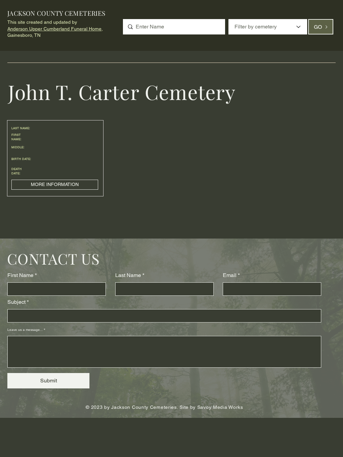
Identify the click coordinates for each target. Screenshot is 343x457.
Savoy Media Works (220, 407)
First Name (20, 275)
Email (229, 275)
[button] (54, 185)
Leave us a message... (25, 330)
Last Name (128, 275)
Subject (16, 302)
